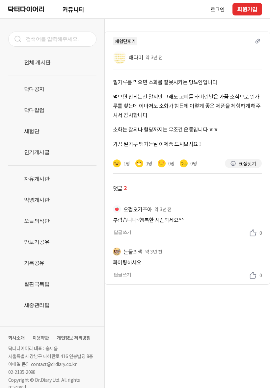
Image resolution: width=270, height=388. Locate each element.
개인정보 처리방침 (74, 337)
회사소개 (16, 337)
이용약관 (41, 337)
